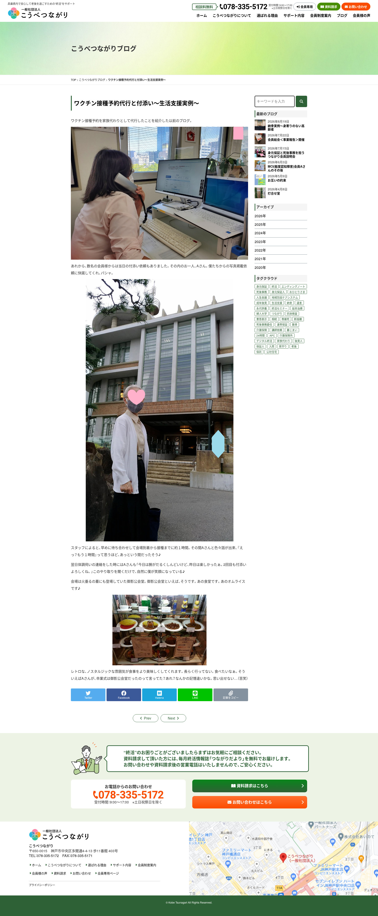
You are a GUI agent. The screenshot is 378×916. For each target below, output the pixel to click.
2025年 (260, 224)
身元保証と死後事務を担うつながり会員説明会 (286, 154)
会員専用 (306, 6)
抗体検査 (292, 313)
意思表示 (261, 319)
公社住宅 (271, 352)
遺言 (299, 303)
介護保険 (261, 330)
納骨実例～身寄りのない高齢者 (286, 127)
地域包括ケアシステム (285, 297)
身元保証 (261, 286)
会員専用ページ (108, 873)
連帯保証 (282, 324)
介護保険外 (286, 335)
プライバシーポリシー (42, 885)
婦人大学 (261, 313)
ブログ (342, 15)
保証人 (260, 346)
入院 (271, 346)
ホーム (201, 15)
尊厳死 (285, 319)
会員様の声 (361, 15)
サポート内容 (294, 15)
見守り (283, 346)
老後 (294, 346)
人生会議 (261, 297)
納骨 (289, 303)
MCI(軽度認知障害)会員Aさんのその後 (286, 168)
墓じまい (292, 330)
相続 (274, 319)
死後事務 (261, 292)
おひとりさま (297, 292)
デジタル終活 (264, 341)
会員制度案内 (320, 15)
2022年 (260, 250)
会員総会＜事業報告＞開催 (286, 139)
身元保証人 (278, 292)
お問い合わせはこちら (251, 802)
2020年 (260, 267)
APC (272, 335)
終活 (274, 286)
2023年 (260, 241)
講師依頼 (277, 330)
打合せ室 (274, 193)
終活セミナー (279, 308)
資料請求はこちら (252, 786)
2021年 (260, 258)
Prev (147, 718)
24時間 (260, 335)
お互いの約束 (277, 180)
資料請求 (330, 6)
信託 (259, 352)
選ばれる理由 (267, 15)
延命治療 (297, 308)
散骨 (294, 324)
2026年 (260, 216)
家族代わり (283, 341)
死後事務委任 (264, 324)
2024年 (260, 233)
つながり (277, 313)
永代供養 (261, 308)
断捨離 (298, 319)
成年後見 (261, 303)
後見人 (299, 341)
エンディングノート (293, 286)
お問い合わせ (357, 6)
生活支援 (277, 303)
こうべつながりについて (232, 15)
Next (171, 718)
